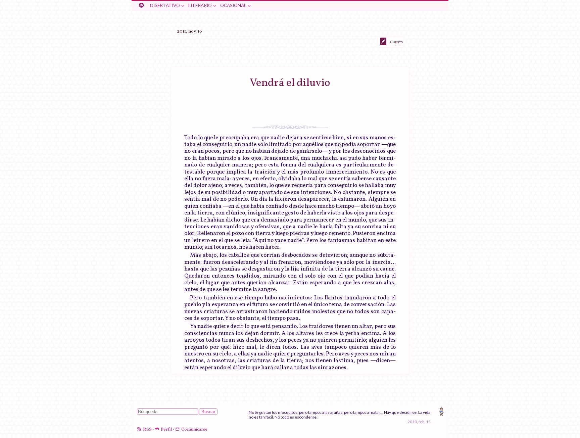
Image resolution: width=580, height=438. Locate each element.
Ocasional (233, 5)
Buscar (208, 411)
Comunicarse (194, 429)
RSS (147, 429)
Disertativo (165, 5)
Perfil (166, 429)
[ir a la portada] (141, 5)
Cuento (396, 41)
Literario (200, 5)
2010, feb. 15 (419, 421)
